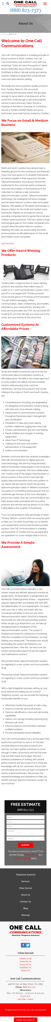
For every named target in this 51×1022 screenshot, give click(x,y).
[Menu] (45, 3)
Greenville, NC (25, 961)
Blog (25, 908)
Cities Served (25, 888)
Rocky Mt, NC (25, 964)
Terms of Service (22, 858)
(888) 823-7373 (25, 10)
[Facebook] (23, 945)
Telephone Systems (25, 874)
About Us (25, 895)
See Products (7, 243)
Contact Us (25, 901)
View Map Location (25, 999)
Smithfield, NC (26, 968)
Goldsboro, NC (25, 958)
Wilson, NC (25, 970)
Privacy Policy (31, 855)
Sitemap (25, 915)
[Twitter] (28, 945)
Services (25, 881)
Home (4, 34)
